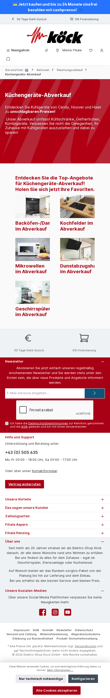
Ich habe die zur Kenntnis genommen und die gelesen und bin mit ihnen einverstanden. (57, 425)
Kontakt (47, 630)
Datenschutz (84, 630)
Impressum (22, 630)
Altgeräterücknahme (85, 634)
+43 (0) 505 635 (21, 452)
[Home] (27, 70)
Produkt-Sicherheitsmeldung (77, 638)
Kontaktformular (44, 471)
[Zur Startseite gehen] (55, 35)
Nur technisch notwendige (41, 679)
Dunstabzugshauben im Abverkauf (84, 268)
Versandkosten (85, 646)
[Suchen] (46, 50)
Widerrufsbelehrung (54, 634)
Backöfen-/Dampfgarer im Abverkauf (42, 225)
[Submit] (94, 393)
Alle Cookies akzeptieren (56, 690)
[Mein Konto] (101, 50)
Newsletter (64, 630)
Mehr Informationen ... (60, 670)
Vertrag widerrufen (24, 484)
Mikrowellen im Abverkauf (31, 268)
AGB (24, 426)
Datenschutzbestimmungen (48, 423)
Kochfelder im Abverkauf (76, 225)
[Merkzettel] (90, 50)
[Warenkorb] (8, 58)
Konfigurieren (83, 679)
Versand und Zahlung (21, 634)
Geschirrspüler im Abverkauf (32, 311)
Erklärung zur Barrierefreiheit (33, 638)
